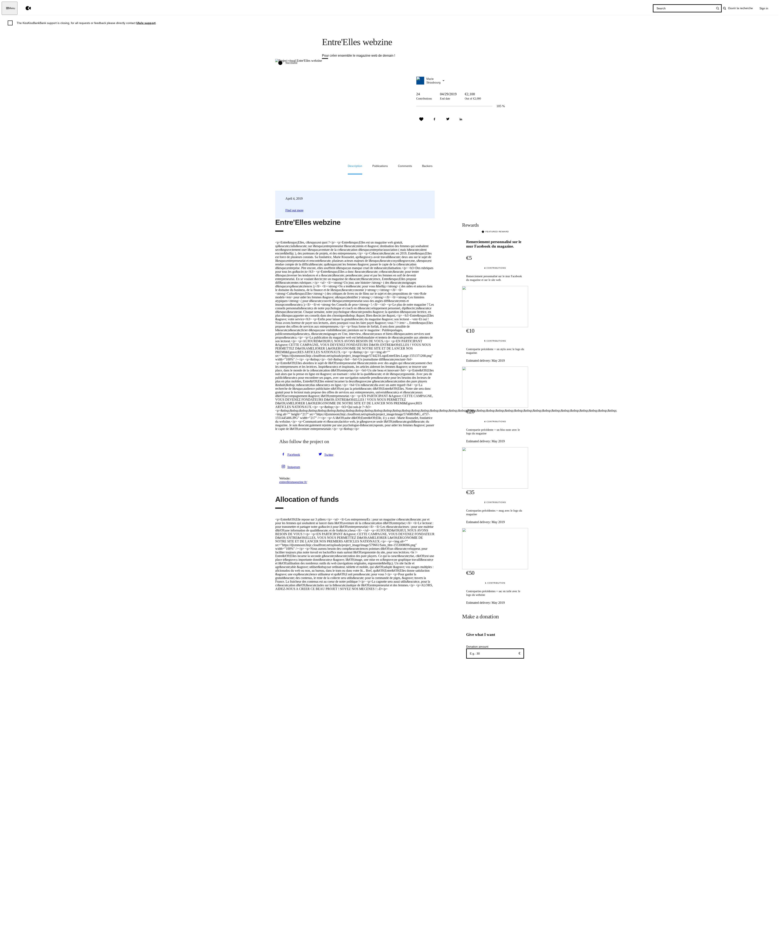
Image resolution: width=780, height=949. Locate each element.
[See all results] (717, 8)
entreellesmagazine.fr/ (293, 482)
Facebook (293, 454)
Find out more (294, 210)
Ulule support (146, 23)
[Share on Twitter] (448, 119)
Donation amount (477, 646)
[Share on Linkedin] (461, 119)
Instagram (293, 467)
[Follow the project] (421, 119)
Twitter (328, 454)
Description (355, 166)
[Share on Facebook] (434, 119)
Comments (405, 166)
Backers (427, 166)
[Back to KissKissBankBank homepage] (25, 8)
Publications (380, 166)
